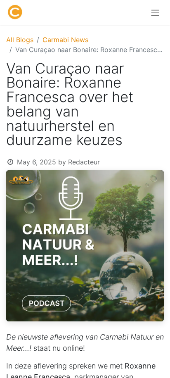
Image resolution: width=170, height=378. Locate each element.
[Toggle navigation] (155, 12)
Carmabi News (65, 40)
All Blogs (19, 40)
